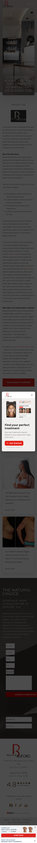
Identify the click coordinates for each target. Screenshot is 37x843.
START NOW (18, 835)
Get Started (15, 443)
